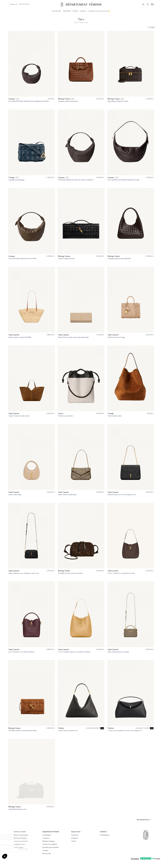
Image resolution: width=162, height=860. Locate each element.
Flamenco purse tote (65, 416)
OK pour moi (41, 849)
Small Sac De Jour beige (116, 337)
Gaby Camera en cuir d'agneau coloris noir (23, 573)
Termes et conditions (49, 844)
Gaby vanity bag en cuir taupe (118, 652)
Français (13, 4)
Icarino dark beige (14, 494)
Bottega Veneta (64, 99)
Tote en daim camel (115, 416)
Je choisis (25, 849)
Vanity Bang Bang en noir (17, 809)
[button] (4, 856)
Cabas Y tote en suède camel (18, 416)
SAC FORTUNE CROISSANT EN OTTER (22, 258)
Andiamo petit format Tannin (68, 101)
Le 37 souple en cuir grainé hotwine (21, 652)
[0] (152, 4)
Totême (61, 728)
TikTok (73, 841)
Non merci (9, 849)
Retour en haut (143, 820)
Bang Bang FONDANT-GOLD (118, 101)
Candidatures (104, 835)
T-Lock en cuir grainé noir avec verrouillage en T (125, 730)
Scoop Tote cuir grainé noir (68, 730)
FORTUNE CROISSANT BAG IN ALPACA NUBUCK (75, 180)
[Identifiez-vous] (143, 4)
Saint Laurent (13, 335)
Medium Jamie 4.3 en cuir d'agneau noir (122, 494)
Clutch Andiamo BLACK (66, 258)
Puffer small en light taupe (67, 494)
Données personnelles (50, 847)
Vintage (11, 177)
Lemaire (11, 99)
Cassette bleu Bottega (16, 180)
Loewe (60, 413)
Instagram (74, 838)
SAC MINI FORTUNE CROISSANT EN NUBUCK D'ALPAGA (28, 101)
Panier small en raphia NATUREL (20, 337)
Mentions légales (48, 841)
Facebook (74, 835)
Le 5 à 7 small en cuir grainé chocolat (121, 573)
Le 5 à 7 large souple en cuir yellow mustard (74, 652)
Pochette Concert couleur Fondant (70, 573)
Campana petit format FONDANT (119, 258)
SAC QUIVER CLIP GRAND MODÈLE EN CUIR (123, 180)
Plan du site (46, 853)
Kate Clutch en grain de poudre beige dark (73, 337)
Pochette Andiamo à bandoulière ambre (22, 730)
